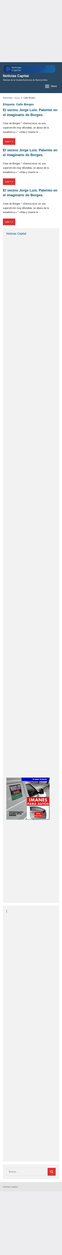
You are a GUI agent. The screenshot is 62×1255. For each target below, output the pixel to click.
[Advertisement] (31, 31)
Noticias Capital (16, 76)
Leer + (8, 141)
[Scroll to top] (56, 1249)
